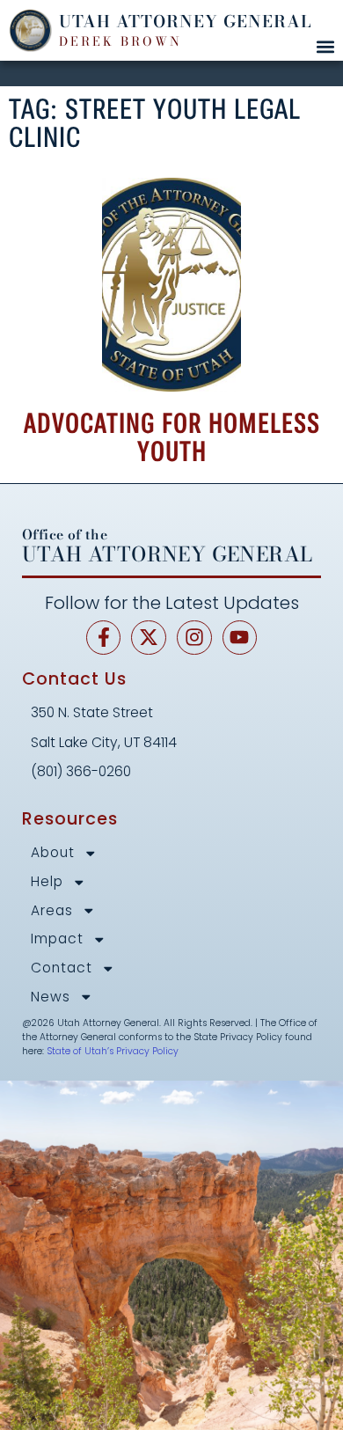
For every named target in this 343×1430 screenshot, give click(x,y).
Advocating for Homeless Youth (172, 437)
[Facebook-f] (103, 638)
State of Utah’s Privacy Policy (113, 1051)
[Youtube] (240, 638)
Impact (57, 939)
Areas (52, 911)
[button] (324, 46)
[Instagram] (194, 638)
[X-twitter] (148, 638)
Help (47, 882)
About (53, 853)
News (50, 997)
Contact (61, 968)
